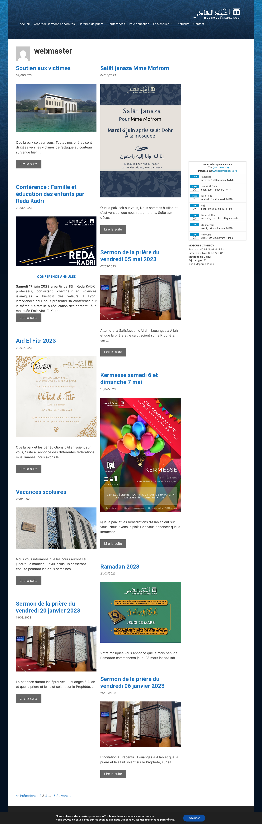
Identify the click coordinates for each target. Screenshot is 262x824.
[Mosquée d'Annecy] (216, 13)
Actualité (183, 24)
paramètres (167, 820)
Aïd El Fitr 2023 (36, 340)
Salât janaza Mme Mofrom (134, 68)
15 (53, 796)
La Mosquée (161, 24)
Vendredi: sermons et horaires (54, 24)
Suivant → (64, 796)
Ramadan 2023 (119, 566)
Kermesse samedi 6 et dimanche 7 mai (129, 378)
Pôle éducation (139, 24)
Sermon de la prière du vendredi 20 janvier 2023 (48, 607)
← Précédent (26, 796)
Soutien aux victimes (43, 68)
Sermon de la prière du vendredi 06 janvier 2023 (132, 682)
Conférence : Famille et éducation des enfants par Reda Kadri (50, 194)
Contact (198, 24)
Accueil (25, 24)
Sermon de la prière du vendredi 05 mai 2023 (130, 256)
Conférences (116, 24)
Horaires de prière (91, 24)
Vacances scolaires (41, 491)
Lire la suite (30, 165)
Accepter (194, 818)
